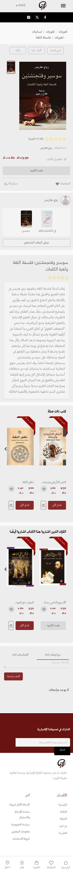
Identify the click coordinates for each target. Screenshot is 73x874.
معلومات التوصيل (21, 832)
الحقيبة (36, 867)
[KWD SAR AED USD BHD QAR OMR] (36, 5)
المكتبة (63, 812)
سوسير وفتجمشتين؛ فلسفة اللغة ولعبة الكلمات (26, 231)
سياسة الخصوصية (20, 825)
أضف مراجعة (13, 676)
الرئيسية (63, 805)
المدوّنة (63, 819)
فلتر (22, 867)
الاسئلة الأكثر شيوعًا (20, 805)
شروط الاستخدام (21, 839)
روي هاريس (46, 148)
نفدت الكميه (53, 625)
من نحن (63, 826)
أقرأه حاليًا (36, 50)
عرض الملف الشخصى (36, 242)
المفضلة (51, 867)
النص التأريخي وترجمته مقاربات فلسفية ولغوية (54, 482)
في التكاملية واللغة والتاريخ (47, 231)
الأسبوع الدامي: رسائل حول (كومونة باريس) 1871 (54, 602)
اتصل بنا (63, 833)
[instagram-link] (28, 17)
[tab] (53, 655)
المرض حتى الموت (24, 602)
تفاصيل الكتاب (54, 159)
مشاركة (12, 183)
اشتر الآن (57, 505)
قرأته (17, 50)
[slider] (58, 278)
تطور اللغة (28, 482)
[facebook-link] (45, 17)
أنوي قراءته (55, 50)
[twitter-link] (37, 17)
